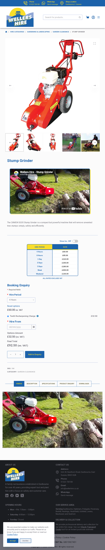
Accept (13, 541)
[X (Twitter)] (22, 495)
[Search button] (79, 17)
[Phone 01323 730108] (25, 3)
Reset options (13, 306)
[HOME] (6, 32)
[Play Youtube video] (52, 420)
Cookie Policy (12, 535)
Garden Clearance (26, 372)
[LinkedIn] (6, 495)
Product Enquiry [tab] (67, 384)
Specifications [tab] (48, 384)
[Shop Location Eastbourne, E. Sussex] (62, 3)
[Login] (93, 17)
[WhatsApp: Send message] (57, 493)
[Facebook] (12, 495)
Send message (52, 4)
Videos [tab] (19, 384)
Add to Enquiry (34, 354)
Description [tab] (32, 384)
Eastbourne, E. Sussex (73, 4)
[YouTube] (17, 495)
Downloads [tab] (84, 384)
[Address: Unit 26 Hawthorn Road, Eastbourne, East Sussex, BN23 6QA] (57, 472)
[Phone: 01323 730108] (57, 480)
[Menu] (98, 17)
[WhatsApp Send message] (43, 3)
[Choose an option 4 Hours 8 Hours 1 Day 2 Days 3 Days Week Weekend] (52, 300)
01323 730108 (34, 4)
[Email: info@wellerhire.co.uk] (57, 487)
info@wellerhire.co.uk (70, 488)
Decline (25, 541)
